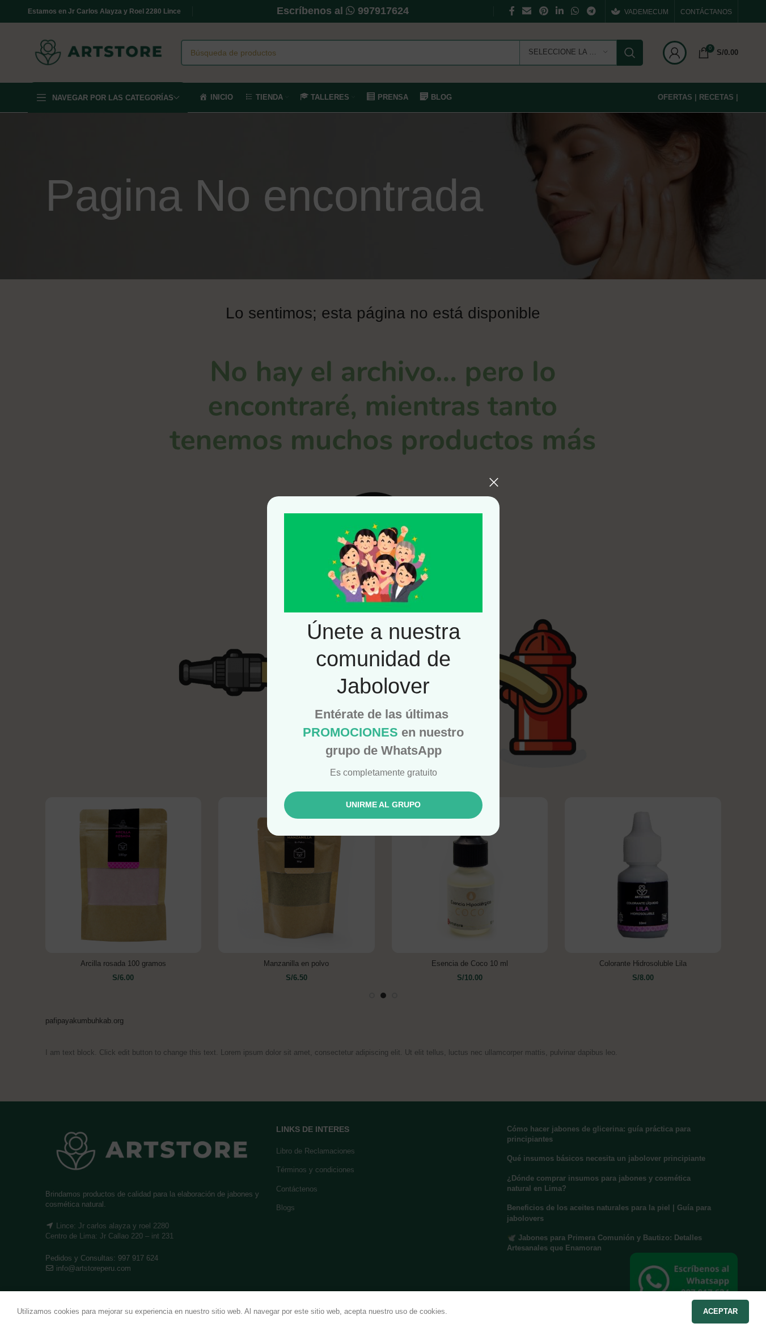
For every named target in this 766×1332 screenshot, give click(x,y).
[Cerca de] (494, 482)
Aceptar (720, 1311)
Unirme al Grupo (383, 804)
